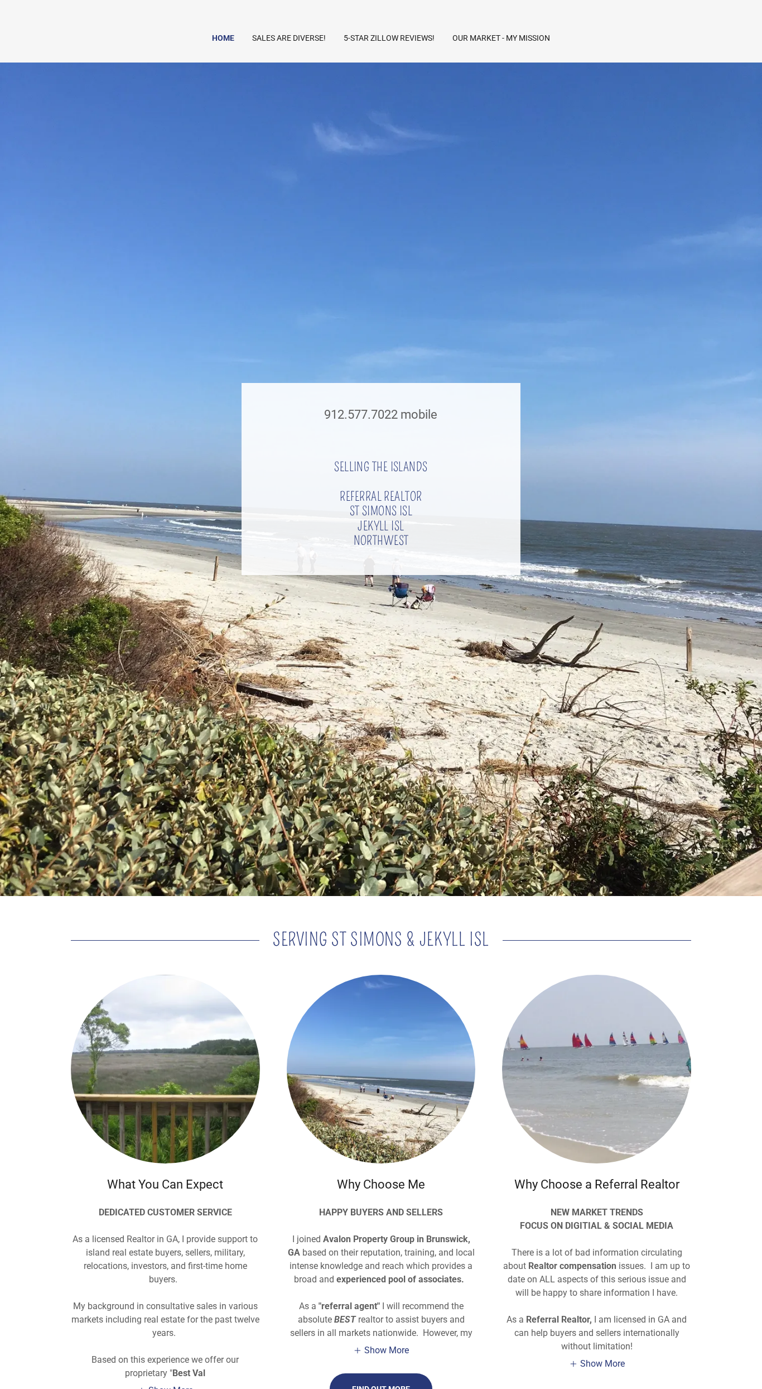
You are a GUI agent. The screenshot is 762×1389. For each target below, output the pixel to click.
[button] (381, 1350)
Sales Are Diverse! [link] (289, 37)
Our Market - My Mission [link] (501, 37)
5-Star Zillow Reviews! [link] (389, 37)
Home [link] (223, 37)
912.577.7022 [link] (361, 415)
